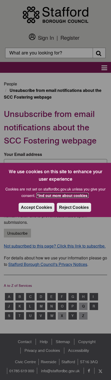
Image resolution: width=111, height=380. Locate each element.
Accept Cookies (36, 207)
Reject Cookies (74, 207)
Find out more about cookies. (62, 195)
